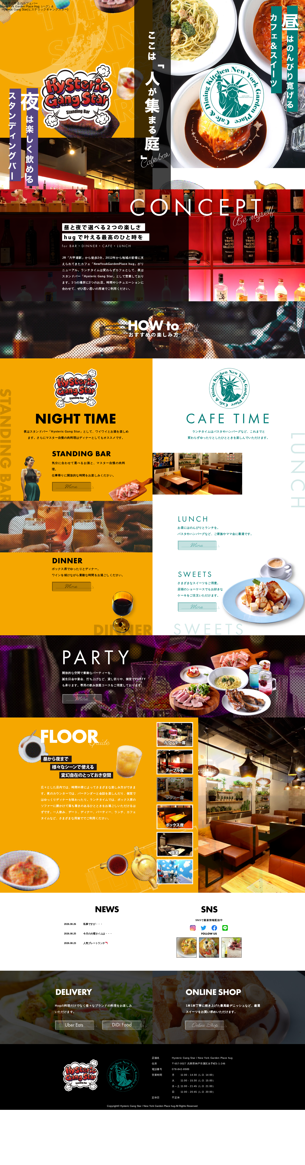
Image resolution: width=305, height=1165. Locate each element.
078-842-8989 (180, 1069)
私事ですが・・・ (93, 924)
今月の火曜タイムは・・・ (97, 933)
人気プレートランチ (94, 943)
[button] (175, 734)
